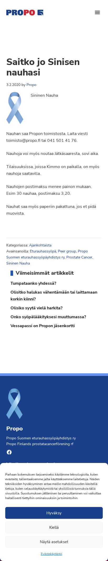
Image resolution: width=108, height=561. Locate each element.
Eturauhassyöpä (43, 251)
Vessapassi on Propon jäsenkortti (42, 326)
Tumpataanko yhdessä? (33, 283)
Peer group (67, 251)
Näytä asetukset (54, 541)
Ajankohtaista (40, 245)
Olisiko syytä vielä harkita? (36, 308)
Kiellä (54, 527)
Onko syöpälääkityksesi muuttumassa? (48, 317)
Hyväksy (54, 513)
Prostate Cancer (79, 257)
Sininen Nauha (18, 263)
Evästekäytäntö (51, 554)
